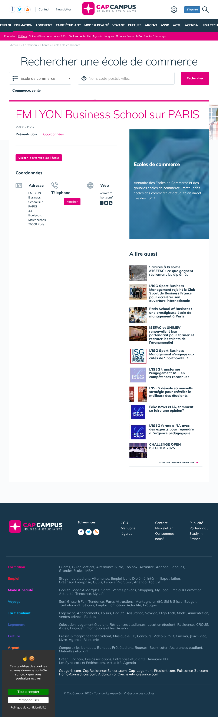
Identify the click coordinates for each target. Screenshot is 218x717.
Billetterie (91, 639)
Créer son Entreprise (75, 582)
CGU (124, 523)
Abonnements (88, 613)
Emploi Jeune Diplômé (128, 578)
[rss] (27, 9)
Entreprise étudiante (129, 659)
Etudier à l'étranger (155, 36)
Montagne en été (148, 601)
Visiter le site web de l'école (38, 158)
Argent (151, 25)
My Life (98, 593)
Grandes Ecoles (125, 36)
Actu (177, 25)
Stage (64, 578)
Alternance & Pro (57, 36)
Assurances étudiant (185, 647)
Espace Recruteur (118, 582)
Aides (63, 628)
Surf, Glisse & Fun (72, 601)
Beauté (64, 590)
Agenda (191, 25)
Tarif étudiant (68, 25)
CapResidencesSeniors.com (105, 670)
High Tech (209, 25)
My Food (162, 590)
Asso (165, 25)
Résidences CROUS (192, 624)
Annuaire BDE (159, 659)
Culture (134, 25)
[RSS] (110, 203)
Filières (22, 36)
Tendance (83, 593)
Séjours (88, 605)
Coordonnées (53, 134)
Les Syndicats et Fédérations (82, 663)
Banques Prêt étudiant (115, 647)
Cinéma (182, 636)
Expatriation (170, 578)
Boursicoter (158, 647)
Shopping (145, 590)
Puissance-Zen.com (192, 670)
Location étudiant (161, 624)
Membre (176, 10)
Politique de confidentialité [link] (28, 707)
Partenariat (198, 528)
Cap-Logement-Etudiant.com (152, 670)
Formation (23, 25)
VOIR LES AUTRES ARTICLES (178, 462)
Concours (144, 636)
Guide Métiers (37, 36)
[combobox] (28, 90)
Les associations (98, 659)
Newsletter (63, 9)
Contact (44, 9)
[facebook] (12, 9)
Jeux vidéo (198, 636)
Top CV (154, 582)
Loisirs (106, 613)
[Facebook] (101, 203)
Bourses (141, 647)
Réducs (90, 616)
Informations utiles (100, 628)
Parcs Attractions (119, 601)
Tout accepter (28, 691)
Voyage (118, 25)
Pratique (150, 605)
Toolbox (73, 36)
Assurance (134, 613)
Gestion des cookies (141, 693)
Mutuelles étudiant (74, 651)
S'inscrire (192, 9)
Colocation (67, 624)
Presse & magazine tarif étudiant (85, 636)
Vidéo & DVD (163, 636)
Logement (44, 25)
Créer (63, 659)
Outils (97, 582)
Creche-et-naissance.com (138, 674)
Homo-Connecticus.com (77, 674)
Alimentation (198, 613)
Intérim (152, 578)
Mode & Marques (85, 590)
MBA (139, 36)
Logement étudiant (92, 624)
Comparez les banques (77, 647)
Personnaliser (28, 700)
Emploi (5, 25)
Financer (77, 628)
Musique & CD (124, 636)
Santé (106, 590)
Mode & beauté (96, 25)
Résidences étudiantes (128, 624)
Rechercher (195, 78)
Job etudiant (80, 578)
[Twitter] (106, 203)
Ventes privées (124, 590)
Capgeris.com (70, 670)
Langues (109, 36)
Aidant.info (107, 674)
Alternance (100, 578)
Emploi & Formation (186, 590)
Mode (181, 613)
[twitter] (20, 9)
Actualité (85, 36)
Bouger (190, 601)
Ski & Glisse (173, 601)
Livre (63, 639)
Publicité (196, 523)
